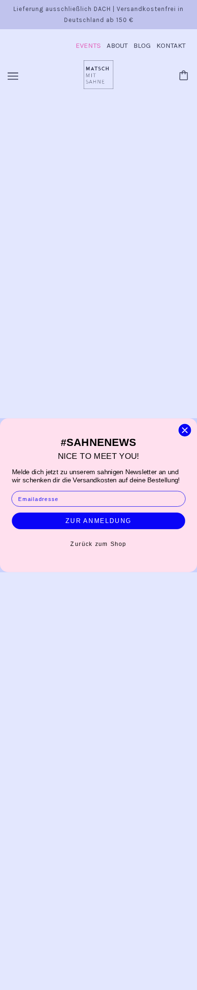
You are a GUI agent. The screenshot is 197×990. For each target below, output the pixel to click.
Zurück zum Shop (98, 544)
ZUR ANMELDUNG (98, 520)
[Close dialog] (185, 430)
